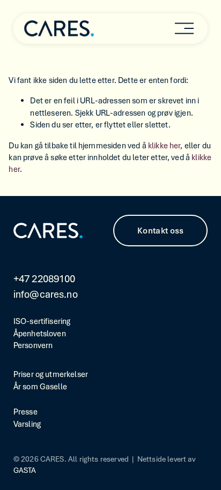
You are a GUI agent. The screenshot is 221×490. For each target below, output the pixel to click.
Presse (25, 411)
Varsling (27, 424)
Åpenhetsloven (39, 333)
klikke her (164, 145)
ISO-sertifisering (42, 321)
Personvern (33, 345)
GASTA (24, 470)
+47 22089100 (44, 278)
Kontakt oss (160, 230)
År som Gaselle (40, 386)
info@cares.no (45, 294)
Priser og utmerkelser (50, 374)
